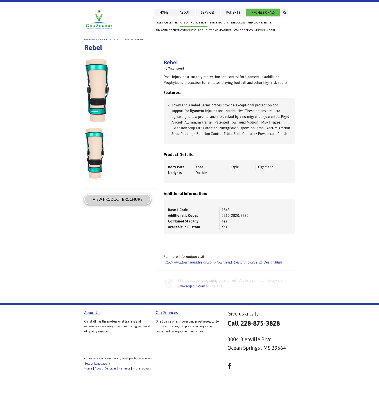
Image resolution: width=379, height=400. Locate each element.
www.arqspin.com (191, 286)
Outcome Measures (218, 30)
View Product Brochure (117, 199)
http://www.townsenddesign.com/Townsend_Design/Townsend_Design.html (223, 262)
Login (271, 30)
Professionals (263, 12)
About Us (92, 312)
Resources (238, 22)
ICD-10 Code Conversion (249, 30)
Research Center (167, 22)
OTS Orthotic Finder (193, 22)
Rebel (140, 39)
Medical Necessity (259, 22)
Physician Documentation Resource (179, 30)
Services (208, 12)
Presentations (219, 22)
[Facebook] (229, 366)
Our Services (167, 312)
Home (164, 12)
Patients (233, 12)
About (185, 12)
